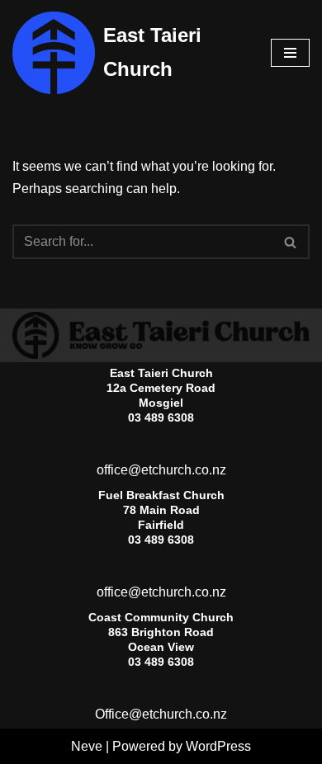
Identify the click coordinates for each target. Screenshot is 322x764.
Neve (86, 746)
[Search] (291, 241)
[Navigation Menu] (290, 53)
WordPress (218, 746)
